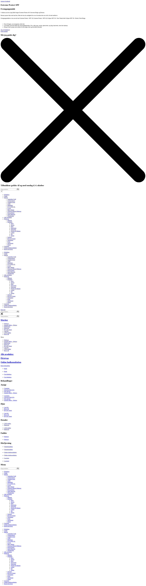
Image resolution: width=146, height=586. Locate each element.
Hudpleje (9, 222)
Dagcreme (13, 228)
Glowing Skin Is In (9, 390)
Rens (12, 223)
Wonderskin (10, 216)
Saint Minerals (11, 214)
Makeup (9, 220)
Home (9, 245)
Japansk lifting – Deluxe (10, 325)
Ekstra (12, 235)
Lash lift (6, 331)
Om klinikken (7, 374)
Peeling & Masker (15, 231)
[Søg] (18, 189)
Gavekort (6, 246)
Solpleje (9, 237)
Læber (12, 232)
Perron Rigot (10, 213)
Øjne (12, 226)
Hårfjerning (7, 326)
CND (8, 204)
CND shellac (7, 332)
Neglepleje (10, 240)
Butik (5, 368)
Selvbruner (10, 243)
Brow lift (6, 334)
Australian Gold (11, 199)
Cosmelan (6, 388)
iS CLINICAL (11, 207)
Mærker (4, 320)
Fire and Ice (7, 391)
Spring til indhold (5, 1)
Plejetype (6, 219)
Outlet (5, 196)
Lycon (9, 208)
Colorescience (11, 200)
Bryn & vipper (8, 329)
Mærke (6, 197)
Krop (8, 241)
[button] (5, 30)
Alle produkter (8, 217)
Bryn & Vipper (11, 238)
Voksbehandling (8, 446)
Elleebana (10, 205)
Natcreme (13, 229)
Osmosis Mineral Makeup (14, 211)
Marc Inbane (10, 210)
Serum (12, 225)
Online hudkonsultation (10, 248)
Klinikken (6, 194)
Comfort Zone (11, 202)
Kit (12, 234)
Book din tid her (8, 249)
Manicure (6, 328)
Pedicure (6, 323)
